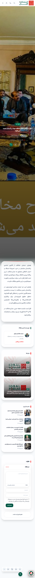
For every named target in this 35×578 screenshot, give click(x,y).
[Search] (14, 3)
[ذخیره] (19, 144)
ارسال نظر (9, 505)
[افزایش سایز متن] (20, 569)
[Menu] (2, 3)
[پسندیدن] (23, 144)
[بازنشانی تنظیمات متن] (12, 569)
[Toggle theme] (10, 3)
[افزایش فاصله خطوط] (16, 569)
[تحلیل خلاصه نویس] (11, 144)
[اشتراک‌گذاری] (15, 144)
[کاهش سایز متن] (4, 569)
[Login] (6, 3)
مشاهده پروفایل (19, 342)
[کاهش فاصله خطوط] (8, 569)
